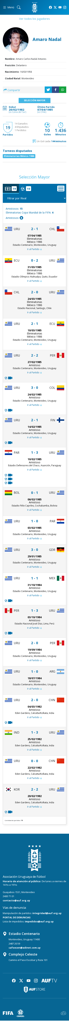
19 (8, 127)
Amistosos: (14, 208)
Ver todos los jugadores (34, 18)
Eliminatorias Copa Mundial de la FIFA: (29, 212)
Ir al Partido (34, 249)
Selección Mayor (34, 100)
